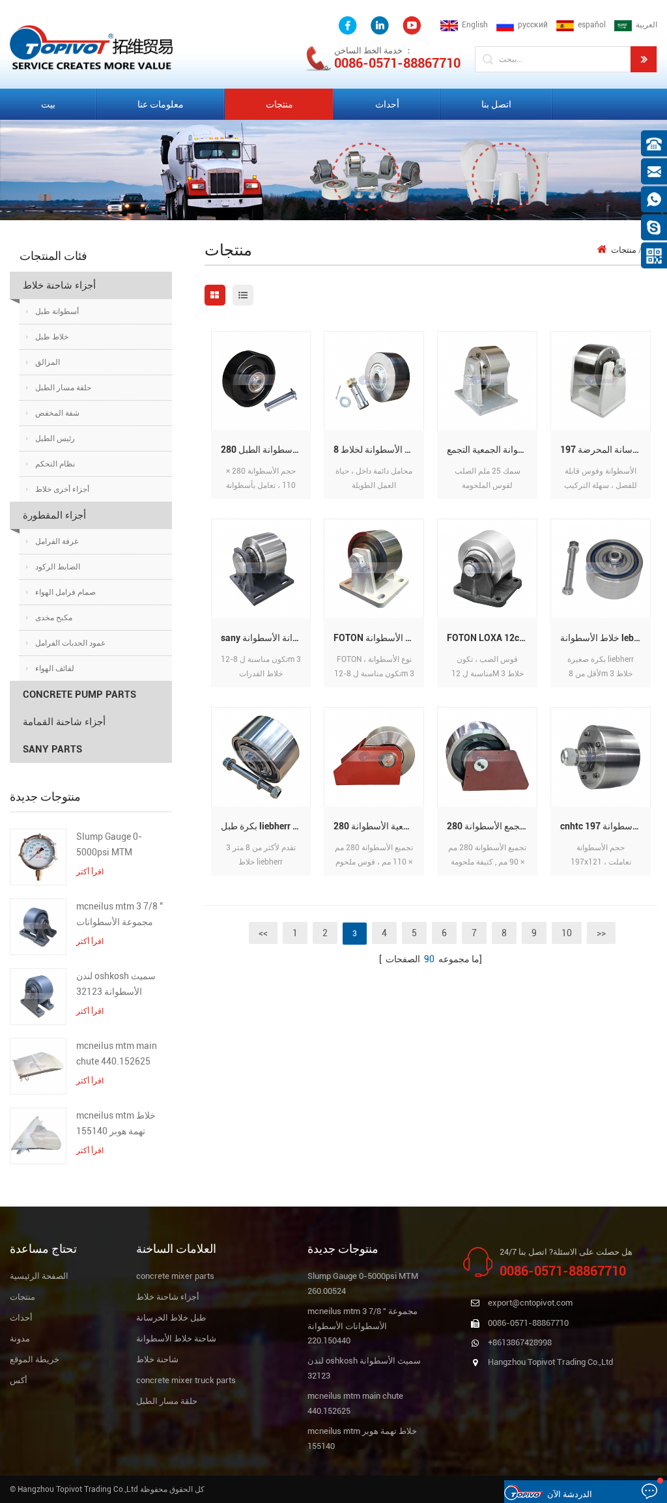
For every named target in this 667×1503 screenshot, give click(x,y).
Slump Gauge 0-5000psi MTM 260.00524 (109, 845)
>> (601, 933)
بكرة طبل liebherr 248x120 (266, 826)
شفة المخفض (57, 413)
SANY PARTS (52, 749)
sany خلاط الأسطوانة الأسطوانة (266, 638)
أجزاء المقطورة (54, 515)
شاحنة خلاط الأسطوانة (176, 1338)
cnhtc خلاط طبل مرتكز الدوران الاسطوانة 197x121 (605, 826)
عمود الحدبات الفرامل (70, 643)
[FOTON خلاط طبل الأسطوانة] (373, 568)
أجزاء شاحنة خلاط (59, 285)
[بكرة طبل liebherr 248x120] (261, 757)
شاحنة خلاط (157, 1359)
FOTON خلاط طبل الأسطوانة (379, 638)
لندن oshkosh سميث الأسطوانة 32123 (116, 984)
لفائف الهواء (54, 668)
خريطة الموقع (34, 1359)
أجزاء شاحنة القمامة (64, 722)
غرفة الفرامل (56, 541)
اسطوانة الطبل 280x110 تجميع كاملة (266, 449)
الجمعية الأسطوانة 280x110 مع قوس (379, 826)
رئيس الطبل (55, 438)
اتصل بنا (496, 104)
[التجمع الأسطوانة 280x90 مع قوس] (487, 757)
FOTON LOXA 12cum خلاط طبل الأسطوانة (492, 638)
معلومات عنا (160, 104)
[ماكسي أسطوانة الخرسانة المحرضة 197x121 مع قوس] (600, 380)
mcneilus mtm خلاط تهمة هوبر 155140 (116, 1123)
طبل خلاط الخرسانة (171, 1318)
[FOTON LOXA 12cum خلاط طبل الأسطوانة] (487, 568)
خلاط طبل (51, 336)
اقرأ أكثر (90, 871)
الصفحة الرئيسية (39, 1276)
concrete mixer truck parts (186, 1380)
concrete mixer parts (175, 1276)
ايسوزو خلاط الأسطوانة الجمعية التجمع (492, 449)
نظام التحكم (55, 463)
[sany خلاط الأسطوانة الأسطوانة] (261, 568)
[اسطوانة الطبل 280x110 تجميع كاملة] (261, 380)
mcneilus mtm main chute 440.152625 (116, 1053)
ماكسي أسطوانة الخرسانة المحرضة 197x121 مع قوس (605, 449)
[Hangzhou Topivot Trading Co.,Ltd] (91, 46)
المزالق (47, 362)
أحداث (387, 104)
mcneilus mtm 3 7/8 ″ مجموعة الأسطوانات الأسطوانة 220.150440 (120, 915)
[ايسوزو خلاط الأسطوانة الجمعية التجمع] (487, 380)
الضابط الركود (57, 566)
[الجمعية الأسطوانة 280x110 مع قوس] (373, 757)
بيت (48, 104)
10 (566, 933)
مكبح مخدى (53, 617)
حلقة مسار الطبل (63, 387)
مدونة (20, 1338)
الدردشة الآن (569, 1494)
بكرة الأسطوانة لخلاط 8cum (379, 449)
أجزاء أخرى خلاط (62, 489)
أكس (18, 1380)
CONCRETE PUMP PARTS (79, 694)
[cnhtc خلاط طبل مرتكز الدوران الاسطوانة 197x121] (600, 757)
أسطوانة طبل (57, 311)
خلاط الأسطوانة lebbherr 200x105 (605, 638)
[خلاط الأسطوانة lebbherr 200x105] (600, 568)
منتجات (279, 104)
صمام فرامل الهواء (65, 592)
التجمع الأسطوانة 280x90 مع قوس (492, 826)
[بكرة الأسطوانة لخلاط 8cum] (373, 380)
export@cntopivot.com (530, 1303)
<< (263, 933)
